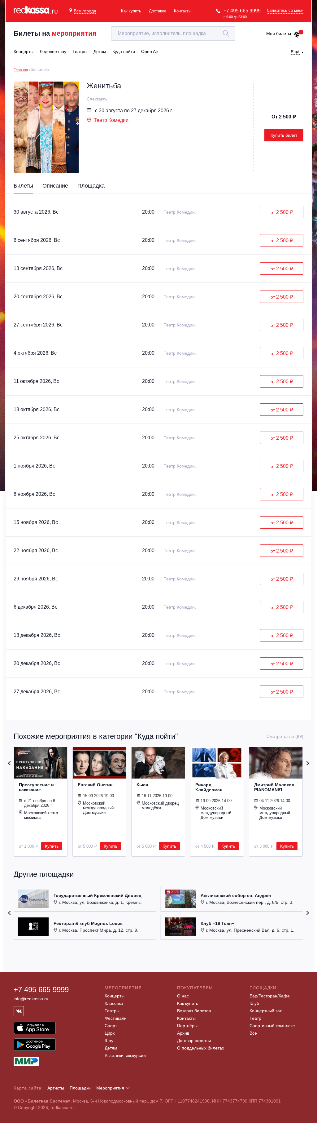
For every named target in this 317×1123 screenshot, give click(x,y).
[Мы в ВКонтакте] (19, 1011)
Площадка (91, 186)
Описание (55, 186)
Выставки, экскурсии (125, 1055)
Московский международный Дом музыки (98, 808)
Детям (111, 1047)
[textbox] (173, 33)
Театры (112, 1010)
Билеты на (55, 33)
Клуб (254, 1003)
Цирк (110, 1033)
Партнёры (187, 1025)
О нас (183, 995)
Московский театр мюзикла (41, 815)
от (282, 212)
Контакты (182, 11)
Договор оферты (194, 1040)
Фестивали (116, 1018)
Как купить (131, 11)
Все (253, 1033)
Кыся (142, 784)
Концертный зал (266, 1010)
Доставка (157, 11)
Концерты (114, 995)
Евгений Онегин (95, 784)
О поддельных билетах (200, 1047)
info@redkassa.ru (31, 998)
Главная (21, 70)
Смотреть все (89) (285, 736)
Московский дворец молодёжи (160, 805)
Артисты (55, 1087)
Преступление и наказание (36, 787)
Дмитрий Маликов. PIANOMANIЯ (275, 787)
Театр (255, 1018)
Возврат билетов (194, 1010)
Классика (114, 1003)
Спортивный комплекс (272, 1025)
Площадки (80, 1087)
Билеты (23, 186)
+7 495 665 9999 (242, 10)
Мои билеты (278, 33)
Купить (52, 846)
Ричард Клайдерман (208, 787)
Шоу (109, 1040)
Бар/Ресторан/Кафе (270, 995)
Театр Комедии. (112, 120)
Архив (183, 1033)
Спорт (111, 1025)
